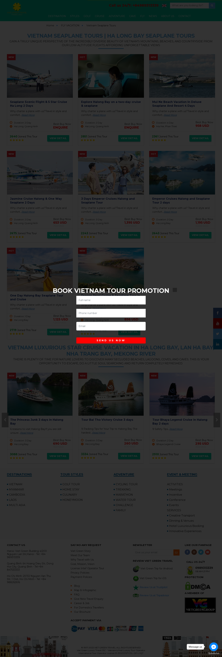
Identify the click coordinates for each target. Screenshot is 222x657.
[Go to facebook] (213, 646)
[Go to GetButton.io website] (213, 653)
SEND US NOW (111, 340)
